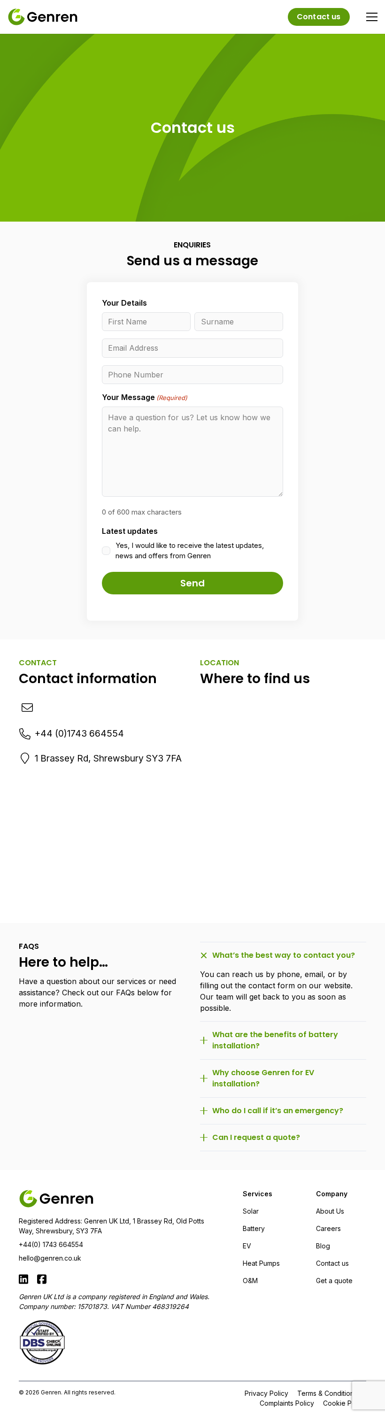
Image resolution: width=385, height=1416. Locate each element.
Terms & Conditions (327, 1393)
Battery (254, 1228)
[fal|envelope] (28, 708)
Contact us (332, 1263)
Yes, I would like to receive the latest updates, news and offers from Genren (190, 551)
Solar (251, 1211)
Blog (323, 1246)
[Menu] (372, 17)
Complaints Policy (287, 1403)
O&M (250, 1281)
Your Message (144, 397)
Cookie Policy (344, 1403)
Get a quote (334, 1281)
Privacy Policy (266, 1393)
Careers (328, 1228)
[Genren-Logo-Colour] (43, 17)
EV (247, 1246)
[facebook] (41, 1279)
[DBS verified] (119, 1342)
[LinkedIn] (23, 1279)
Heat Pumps (261, 1263)
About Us (330, 1211)
